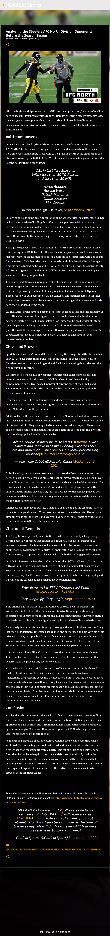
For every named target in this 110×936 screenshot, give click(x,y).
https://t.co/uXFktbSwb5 (55, 591)
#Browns (80, 442)
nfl (86, 850)
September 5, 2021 (80, 599)
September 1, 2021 (83, 838)
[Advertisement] (55, 901)
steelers (95, 850)
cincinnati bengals (50, 850)
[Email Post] (7, 846)
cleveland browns (71, 850)
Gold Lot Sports (24, 4)
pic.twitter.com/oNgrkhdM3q (61, 454)
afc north (12, 850)
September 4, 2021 (79, 210)
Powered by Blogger (56, 932)
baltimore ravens (28, 850)
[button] (7, 45)
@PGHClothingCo (30, 818)
